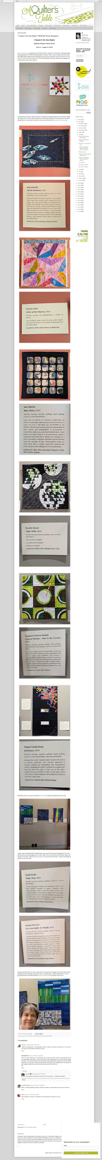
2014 (79, 205)
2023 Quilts (74, 25)
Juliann (23, 1045)
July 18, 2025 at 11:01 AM (36, 1055)
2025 (79, 121)
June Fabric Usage (83, 167)
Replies (25, 1071)
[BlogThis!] (37, 1034)
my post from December (60, 120)
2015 (79, 203)
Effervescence (82, 152)
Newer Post (21, 1124)
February (81, 178)
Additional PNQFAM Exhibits (83, 140)
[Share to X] (39, 1034)
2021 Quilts (19, 28)
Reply (22, 1051)
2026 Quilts (48, 25)
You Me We (81, 162)
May (80, 171)
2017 (79, 198)
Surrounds (43, 795)
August (81, 132)
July (80, 134)
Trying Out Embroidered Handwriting (84, 154)
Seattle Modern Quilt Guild (39, 1036)
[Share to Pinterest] (42, 1034)
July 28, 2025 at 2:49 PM (38, 1074)
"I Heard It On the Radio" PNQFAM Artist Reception (83, 148)
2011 (79, 211)
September (82, 130)
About (23, 25)
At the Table (52, 28)
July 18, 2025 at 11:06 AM (37, 1085)
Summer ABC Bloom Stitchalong (83, 137)
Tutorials (40, 25)
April (80, 174)
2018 (79, 196)
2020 (79, 192)
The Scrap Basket (31, 25)
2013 (79, 207)
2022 (79, 187)
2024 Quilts (66, 25)
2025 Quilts (57, 25)
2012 (79, 209)
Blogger (61, 1153)
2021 (79, 189)
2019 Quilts (37, 28)
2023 (79, 185)
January (81, 180)
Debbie (25, 1033)
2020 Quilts (28, 28)
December (81, 123)
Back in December (22, 53)
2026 (79, 119)
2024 (79, 183)
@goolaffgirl (65, 974)
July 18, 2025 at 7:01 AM (32, 1045)
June (80, 169)
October (81, 128)
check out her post (44, 975)
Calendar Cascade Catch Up (84, 144)
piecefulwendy (25, 1085)
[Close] (100, 1123)
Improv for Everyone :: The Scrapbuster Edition (84, 159)
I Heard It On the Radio (27, 1036)
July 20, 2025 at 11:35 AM (32, 1094)
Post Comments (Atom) (30, 1127)
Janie (22, 1094)
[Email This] (36, 1034)
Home (17, 25)
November (81, 126)
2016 (79, 200)
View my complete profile (82, 42)
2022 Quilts (83, 25)
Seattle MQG (49, 1036)
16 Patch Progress (83, 164)
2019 (79, 194)
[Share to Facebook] (40, 1034)
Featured (44, 28)
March (80, 176)
